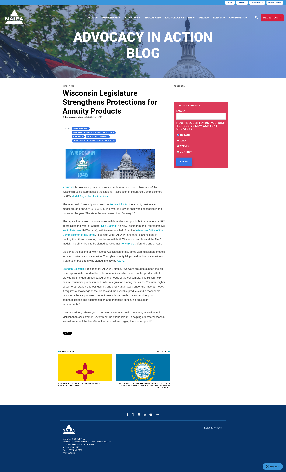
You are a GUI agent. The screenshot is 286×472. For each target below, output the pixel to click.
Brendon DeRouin (73, 268)
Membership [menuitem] (110, 17)
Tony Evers (127, 243)
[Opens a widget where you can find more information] (272, 467)
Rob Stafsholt (109, 225)
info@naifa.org (69, 453)
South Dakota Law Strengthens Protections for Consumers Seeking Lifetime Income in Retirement (144, 385)
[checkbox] (201, 143)
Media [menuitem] (203, 17)
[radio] (201, 135)
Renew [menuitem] (242, 3)
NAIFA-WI (68, 187)
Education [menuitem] (152, 17)
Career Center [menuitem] (257, 3)
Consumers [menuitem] (237, 17)
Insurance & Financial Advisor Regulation (94, 141)
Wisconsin (78, 136)
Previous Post (68, 352)
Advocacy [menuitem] (131, 17)
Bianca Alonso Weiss (74, 117)
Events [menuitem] (218, 17)
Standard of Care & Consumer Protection (94, 132)
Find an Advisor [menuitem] (275, 3)
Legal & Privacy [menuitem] (213, 427)
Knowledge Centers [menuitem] (179, 17)
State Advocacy (80, 128)
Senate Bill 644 (118, 204)
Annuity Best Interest (98, 136)
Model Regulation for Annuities (89, 196)
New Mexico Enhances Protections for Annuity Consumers (80, 384)
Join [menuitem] (230, 3)
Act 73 (120, 260)
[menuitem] (251, 15)
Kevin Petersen (72, 230)
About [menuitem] (91, 17)
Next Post (162, 352)
